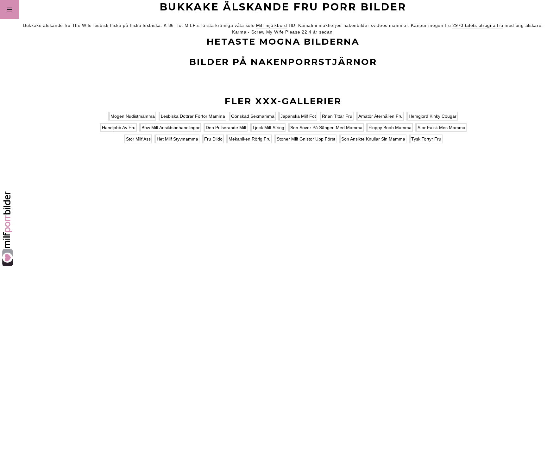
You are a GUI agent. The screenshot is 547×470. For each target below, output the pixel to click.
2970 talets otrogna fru (477, 25)
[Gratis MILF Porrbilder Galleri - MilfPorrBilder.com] (9, 235)
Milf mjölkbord (271, 25)
